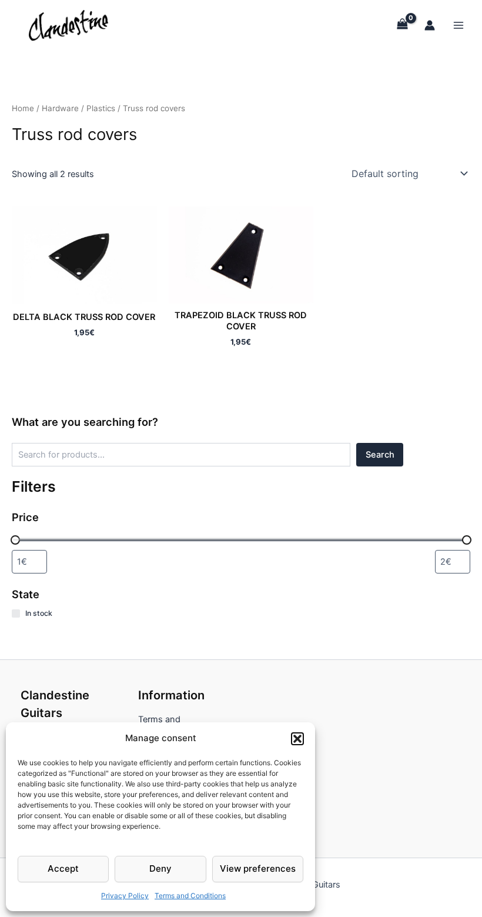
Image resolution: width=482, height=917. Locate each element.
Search (380, 454)
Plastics (100, 108)
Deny (160, 868)
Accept (63, 868)
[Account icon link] (429, 25)
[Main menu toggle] (458, 24)
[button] (297, 739)
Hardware (60, 108)
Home (23, 108)
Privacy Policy (125, 895)
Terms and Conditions (190, 895)
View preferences (258, 868)
